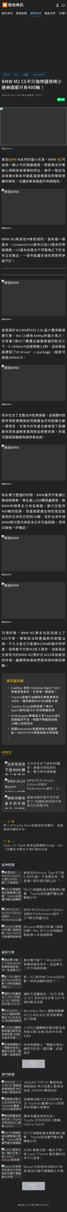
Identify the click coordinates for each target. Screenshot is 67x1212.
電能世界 (50, 13)
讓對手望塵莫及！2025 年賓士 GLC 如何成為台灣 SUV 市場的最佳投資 (44, 998)
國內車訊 (7, 13)
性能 (25, 74)
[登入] (57, 5)
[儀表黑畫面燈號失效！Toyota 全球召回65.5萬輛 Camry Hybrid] (12, 1121)
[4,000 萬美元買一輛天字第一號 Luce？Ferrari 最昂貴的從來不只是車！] (12, 1154)
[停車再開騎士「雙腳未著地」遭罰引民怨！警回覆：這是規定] (12, 1049)
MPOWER (39, 74)
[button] (62, 4)
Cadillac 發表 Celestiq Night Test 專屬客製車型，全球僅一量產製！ (35, 690)
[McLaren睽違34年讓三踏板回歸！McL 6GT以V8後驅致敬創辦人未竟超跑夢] (12, 931)
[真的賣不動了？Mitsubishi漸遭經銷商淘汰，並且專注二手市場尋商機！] (12, 965)
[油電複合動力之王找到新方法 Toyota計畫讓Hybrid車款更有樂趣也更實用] (12, 1104)
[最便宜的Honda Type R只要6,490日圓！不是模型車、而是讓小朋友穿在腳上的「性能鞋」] (12, 877)
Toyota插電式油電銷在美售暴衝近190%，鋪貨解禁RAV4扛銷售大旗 (35, 699)
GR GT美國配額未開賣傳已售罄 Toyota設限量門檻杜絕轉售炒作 (44, 894)
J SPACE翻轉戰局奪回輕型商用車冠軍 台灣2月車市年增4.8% (44, 1032)
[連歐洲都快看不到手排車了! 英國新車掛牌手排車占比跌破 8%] (15, 802)
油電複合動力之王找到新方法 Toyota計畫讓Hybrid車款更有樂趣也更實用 (44, 1103)
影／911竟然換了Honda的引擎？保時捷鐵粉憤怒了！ (44, 979)
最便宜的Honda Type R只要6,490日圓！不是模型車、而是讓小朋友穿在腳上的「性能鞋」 (44, 877)
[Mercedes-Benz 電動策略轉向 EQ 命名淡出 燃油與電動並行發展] (12, 1015)
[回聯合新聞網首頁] (4, 4)
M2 (16, 74)
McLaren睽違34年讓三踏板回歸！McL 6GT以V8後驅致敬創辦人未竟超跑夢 (43, 931)
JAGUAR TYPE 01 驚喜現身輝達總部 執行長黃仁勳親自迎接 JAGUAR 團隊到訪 (43, 1086)
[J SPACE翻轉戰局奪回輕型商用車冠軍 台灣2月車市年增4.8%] (12, 1032)
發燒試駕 (21, 13)
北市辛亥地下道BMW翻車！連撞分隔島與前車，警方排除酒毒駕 (43, 767)
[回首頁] (15, 4)
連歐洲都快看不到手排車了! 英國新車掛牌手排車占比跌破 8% (44, 801)
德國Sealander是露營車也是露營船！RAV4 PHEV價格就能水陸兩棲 (34, 731)
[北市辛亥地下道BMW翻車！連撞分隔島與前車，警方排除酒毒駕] (15, 768)
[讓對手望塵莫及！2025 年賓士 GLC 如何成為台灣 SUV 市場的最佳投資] (12, 999)
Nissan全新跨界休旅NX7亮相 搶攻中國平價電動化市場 (43, 1169)
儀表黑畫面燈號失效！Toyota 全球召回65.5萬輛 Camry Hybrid (42, 1120)
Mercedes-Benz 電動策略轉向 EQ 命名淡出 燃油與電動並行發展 (44, 1015)
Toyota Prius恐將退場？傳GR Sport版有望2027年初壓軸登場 (33, 708)
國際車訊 (35, 13)
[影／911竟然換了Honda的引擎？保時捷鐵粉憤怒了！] (12, 981)
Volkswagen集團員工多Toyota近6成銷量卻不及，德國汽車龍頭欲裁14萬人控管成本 (35, 719)
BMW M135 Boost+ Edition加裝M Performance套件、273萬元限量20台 (44, 784)
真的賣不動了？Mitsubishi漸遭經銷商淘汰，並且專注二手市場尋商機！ (43, 964)
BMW (6, 74)
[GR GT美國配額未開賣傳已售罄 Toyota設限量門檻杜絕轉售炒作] (12, 894)
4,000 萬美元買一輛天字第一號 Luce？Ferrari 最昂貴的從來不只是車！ (44, 1154)
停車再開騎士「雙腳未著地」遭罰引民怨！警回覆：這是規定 (44, 1049)
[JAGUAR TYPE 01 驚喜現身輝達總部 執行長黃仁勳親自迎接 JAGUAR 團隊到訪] (12, 1087)
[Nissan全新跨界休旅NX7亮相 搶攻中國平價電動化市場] (12, 1171)
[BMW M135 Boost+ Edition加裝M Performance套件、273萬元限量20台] (15, 785)
